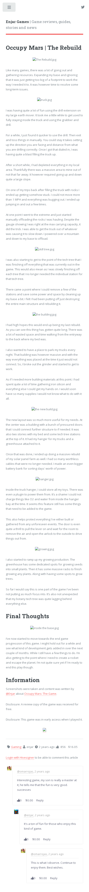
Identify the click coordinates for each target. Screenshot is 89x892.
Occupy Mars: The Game (40, 694)
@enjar (28, 815)
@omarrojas (25, 771)
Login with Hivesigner (20, 757)
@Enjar (10, 694)
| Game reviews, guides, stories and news (38, 24)
